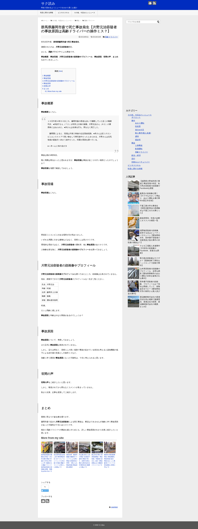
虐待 (137, 136)
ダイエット (136, 117)
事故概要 (46, 76)
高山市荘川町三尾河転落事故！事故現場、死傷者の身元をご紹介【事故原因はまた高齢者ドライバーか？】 (97, 460)
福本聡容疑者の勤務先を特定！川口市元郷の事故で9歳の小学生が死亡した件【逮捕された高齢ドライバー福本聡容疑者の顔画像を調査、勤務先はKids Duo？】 (46, 463)
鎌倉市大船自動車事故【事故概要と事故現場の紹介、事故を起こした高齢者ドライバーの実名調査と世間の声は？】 (109, 461)
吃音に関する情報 (46, 13)
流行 (133, 159)
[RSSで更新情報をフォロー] (154, 3)
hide (60, 71)
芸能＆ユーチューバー (140, 162)
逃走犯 (138, 140)
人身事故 (138, 145)
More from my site (53, 91)
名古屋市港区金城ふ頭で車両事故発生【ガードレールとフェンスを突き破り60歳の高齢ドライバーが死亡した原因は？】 (59, 461)
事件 (133, 121)
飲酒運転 (138, 149)
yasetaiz (114, 507)
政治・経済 (136, 155)
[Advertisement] (143, 67)
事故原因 (46, 83)
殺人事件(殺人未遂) (143, 133)
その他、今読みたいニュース (84, 13)
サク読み (48, 3)
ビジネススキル (63, 13)
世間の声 (46, 86)
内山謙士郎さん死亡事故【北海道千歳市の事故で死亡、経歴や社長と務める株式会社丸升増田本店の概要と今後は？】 (84, 461)
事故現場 (46, 78)
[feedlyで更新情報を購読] (150, 3)
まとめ (45, 89)
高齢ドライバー (111, 37)
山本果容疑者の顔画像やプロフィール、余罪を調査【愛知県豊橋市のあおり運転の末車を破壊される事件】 (150, 273)
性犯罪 (138, 126)
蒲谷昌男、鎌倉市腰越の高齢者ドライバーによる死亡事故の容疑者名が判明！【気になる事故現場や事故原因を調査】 (71, 461)
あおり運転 (139, 123)
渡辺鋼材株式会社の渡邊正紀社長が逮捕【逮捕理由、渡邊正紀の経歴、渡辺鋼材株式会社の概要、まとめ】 (150, 302)
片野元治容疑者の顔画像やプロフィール (58, 81)
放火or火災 (139, 130)
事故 (133, 143)
